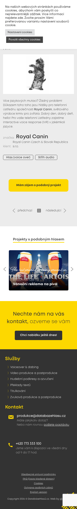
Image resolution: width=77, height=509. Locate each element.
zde (20, 18)
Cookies (38, 483)
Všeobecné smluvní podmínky (38, 474)
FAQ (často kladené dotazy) (38, 479)
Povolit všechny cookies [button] (24, 40)
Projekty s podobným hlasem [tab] (38, 239)
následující (54, 210)
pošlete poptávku (56, 425)
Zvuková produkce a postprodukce (35, 397)
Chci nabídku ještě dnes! (38, 335)
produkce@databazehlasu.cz (41, 415)
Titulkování (17, 391)
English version (38, 492)
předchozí (24, 210)
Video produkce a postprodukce (33, 373)
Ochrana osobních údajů (38, 488)
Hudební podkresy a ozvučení (31, 379)
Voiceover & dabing (24, 367)
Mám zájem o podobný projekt (38, 185)
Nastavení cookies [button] (20, 32)
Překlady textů (20, 385)
